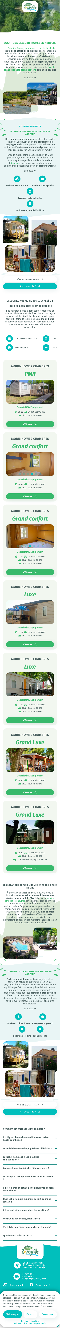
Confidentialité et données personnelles (30, 1323)
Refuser (30, 1314)
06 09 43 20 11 (28, 1276)
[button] (20, 474)
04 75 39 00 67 (28, 1274)
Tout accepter (13, 1314)
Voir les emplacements (28, 279)
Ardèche (15, 163)
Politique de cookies (30, 1321)
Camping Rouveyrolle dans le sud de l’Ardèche (32, 48)
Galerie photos (17, 1285)
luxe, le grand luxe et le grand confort (29, 68)
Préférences (48, 1314)
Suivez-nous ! (42, 1285)
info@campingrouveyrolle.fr (34, 1278)
